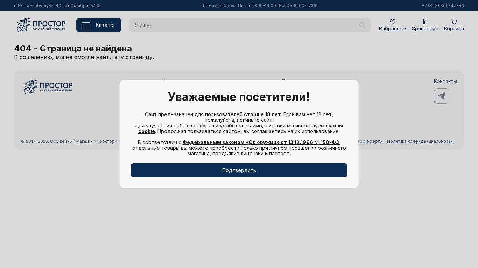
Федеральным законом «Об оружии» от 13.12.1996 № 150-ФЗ (261, 142)
